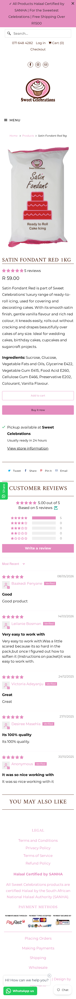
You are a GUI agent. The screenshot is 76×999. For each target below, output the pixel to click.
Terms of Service (38, 855)
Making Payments (38, 948)
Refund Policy (38, 863)
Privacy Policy (38, 848)
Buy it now (38, 410)
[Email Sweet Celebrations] (45, 64)
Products (28, 135)
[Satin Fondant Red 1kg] (38, 196)
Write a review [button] (38, 548)
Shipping (38, 958)
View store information (27, 448)
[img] (12, 577)
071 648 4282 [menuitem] (22, 43)
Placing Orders (38, 938)
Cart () (57, 43)
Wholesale (38, 967)
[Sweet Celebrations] (38, 89)
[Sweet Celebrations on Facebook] (30, 64)
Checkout (38, 49)
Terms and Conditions (38, 840)
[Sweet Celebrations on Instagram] (38, 64)
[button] (13, 271)
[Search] (9, 33)
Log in (41, 43)
